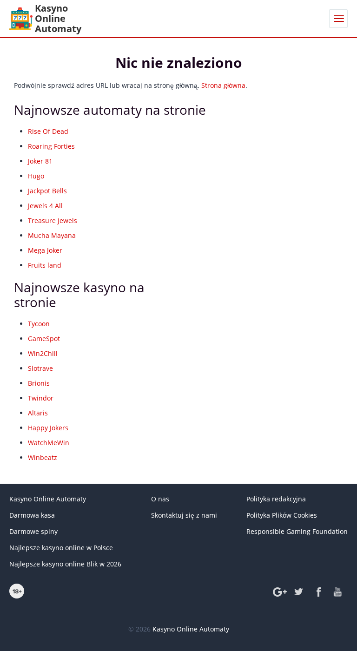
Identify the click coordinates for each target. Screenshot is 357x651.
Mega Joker (45, 250)
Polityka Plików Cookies (281, 515)
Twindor (40, 398)
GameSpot (44, 338)
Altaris (38, 412)
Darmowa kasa (32, 515)
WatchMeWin (48, 442)
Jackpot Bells (47, 190)
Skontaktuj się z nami (184, 515)
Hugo (36, 175)
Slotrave (40, 368)
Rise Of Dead (48, 131)
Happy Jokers (48, 427)
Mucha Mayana (52, 235)
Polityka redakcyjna (276, 498)
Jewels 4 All (45, 205)
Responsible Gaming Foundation (297, 531)
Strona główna (223, 85)
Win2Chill (43, 353)
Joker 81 (40, 161)
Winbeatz (42, 457)
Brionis (39, 383)
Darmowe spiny (33, 531)
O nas (160, 498)
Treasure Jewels (52, 220)
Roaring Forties (51, 146)
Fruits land (44, 265)
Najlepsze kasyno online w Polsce (61, 547)
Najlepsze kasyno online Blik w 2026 (65, 563)
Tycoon (39, 323)
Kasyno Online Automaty (47, 498)
